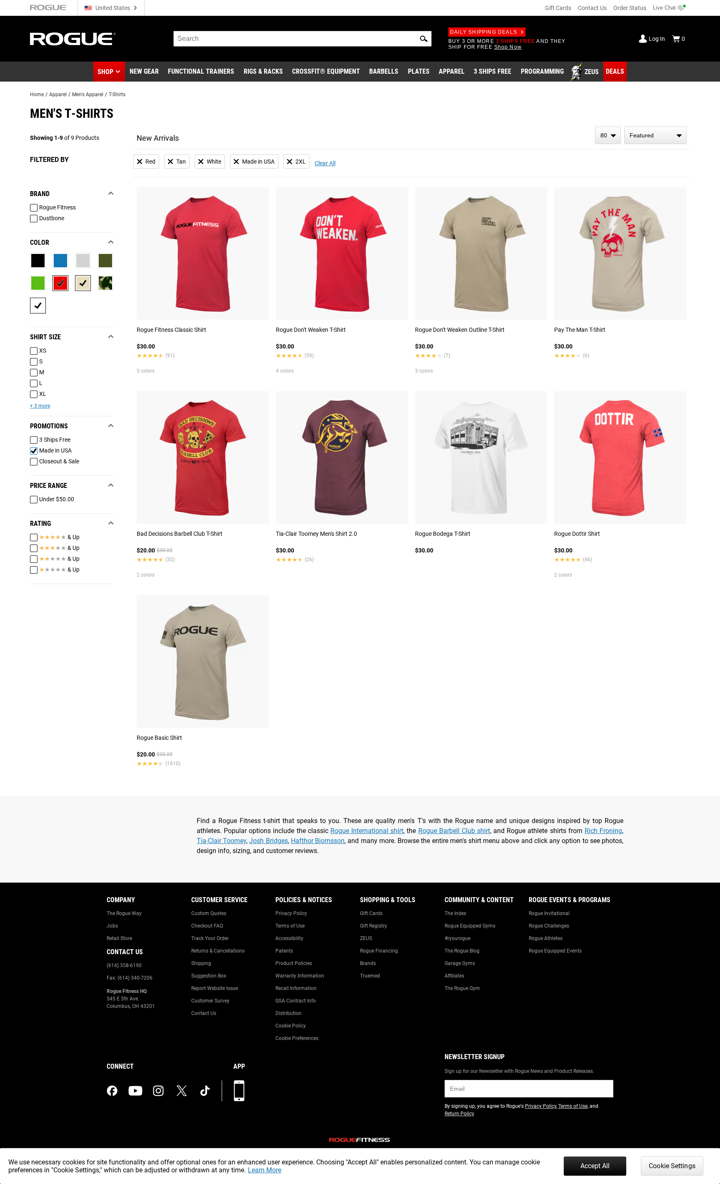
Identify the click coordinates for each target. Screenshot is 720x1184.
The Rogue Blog (462, 951)
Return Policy (459, 1114)
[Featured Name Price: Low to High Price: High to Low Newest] (655, 135)
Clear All (325, 163)
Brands (368, 963)
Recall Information (296, 988)
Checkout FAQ (207, 926)
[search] (302, 39)
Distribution (288, 1013)
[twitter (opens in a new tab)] (181, 1090)
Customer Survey (210, 1001)
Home (37, 94)
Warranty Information (299, 976)
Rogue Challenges (549, 926)
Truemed (370, 976)
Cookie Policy (290, 1026)
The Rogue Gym (462, 988)
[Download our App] (239, 1090)
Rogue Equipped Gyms (470, 926)
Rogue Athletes (545, 938)
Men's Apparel (87, 94)
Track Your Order (210, 938)
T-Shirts (117, 94)
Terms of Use (290, 926)
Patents (284, 951)
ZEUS (366, 938)
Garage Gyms (460, 963)
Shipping (201, 963)
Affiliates (454, 976)
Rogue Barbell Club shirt (454, 831)
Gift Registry (373, 926)
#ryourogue (457, 938)
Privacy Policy (291, 913)
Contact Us (592, 8)
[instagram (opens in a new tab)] (158, 1090)
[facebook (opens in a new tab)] (112, 1090)
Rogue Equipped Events (555, 951)
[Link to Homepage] (73, 39)
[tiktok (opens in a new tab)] (205, 1090)
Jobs (112, 926)
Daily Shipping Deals (483, 32)
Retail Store (119, 938)
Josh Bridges (268, 841)
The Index (455, 913)
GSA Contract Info (295, 1001)
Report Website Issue (214, 988)
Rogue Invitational (549, 913)
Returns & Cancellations (218, 951)
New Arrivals (158, 138)
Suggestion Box (208, 976)
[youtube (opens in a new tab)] (135, 1090)
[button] (424, 39)
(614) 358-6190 (124, 965)
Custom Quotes (208, 913)
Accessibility (289, 938)
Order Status (629, 8)
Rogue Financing (379, 951)
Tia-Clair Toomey (221, 841)
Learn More (264, 1170)
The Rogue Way (124, 913)
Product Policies (293, 963)
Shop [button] (105, 72)
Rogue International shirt (366, 831)
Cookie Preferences (296, 1038)
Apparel (58, 94)
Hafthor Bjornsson (318, 841)
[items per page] (608, 135)
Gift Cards (558, 8)
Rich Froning (603, 831)
